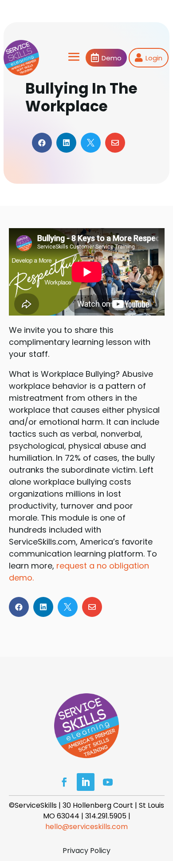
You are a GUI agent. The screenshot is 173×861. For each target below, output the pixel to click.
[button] (164, 797)
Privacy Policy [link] (86, 850)
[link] (21, 57)
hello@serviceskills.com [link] (86, 827)
